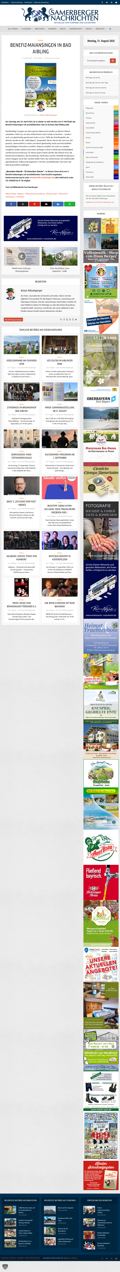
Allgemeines (26, 29)
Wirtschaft (100, 29)
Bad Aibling (11, 193)
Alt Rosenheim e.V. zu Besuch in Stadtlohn (25, 1242)
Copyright (20, 1258)
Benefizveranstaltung (36, 193)
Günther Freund (66, 516)
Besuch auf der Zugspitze (65, 1208)
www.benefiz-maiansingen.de (42, 177)
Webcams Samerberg (41, 2)
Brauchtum (39, 29)
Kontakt (13, 1258)
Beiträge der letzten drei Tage (97, 82)
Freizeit (89, 29)
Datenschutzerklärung (32, 1258)
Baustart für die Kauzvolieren (63, 1229)
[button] (5, 1267)
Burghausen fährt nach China (65, 1219)
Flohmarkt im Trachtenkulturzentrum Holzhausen (104, 1222)
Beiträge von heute (93, 77)
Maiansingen (52, 193)
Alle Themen (13, 29)
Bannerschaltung (17, 2)
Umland (21, 196)
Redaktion (4, 2)
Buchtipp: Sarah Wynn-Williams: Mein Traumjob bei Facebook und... (59, 509)
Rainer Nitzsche (72, 1258)
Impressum (5, 1258)
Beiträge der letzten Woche (96, 88)
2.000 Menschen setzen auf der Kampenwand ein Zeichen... (27, 1210)
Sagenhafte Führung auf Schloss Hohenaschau (65, 1240)
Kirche (62, 29)
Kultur (40, 40)
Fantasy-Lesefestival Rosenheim (103, 1244)
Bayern (21, 193)
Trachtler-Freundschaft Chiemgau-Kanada (26, 1221)
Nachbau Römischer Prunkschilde (103, 1234)
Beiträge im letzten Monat (95, 93)
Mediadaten (28, 2)
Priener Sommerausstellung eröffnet (103, 1210)
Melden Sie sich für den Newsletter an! (100, 202)
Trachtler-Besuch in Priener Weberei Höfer (25, 1232)
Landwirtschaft (75, 29)
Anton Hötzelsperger (48, 115)
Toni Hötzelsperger (66, 367)
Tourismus (52, 29)
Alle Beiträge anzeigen (13, 319)
